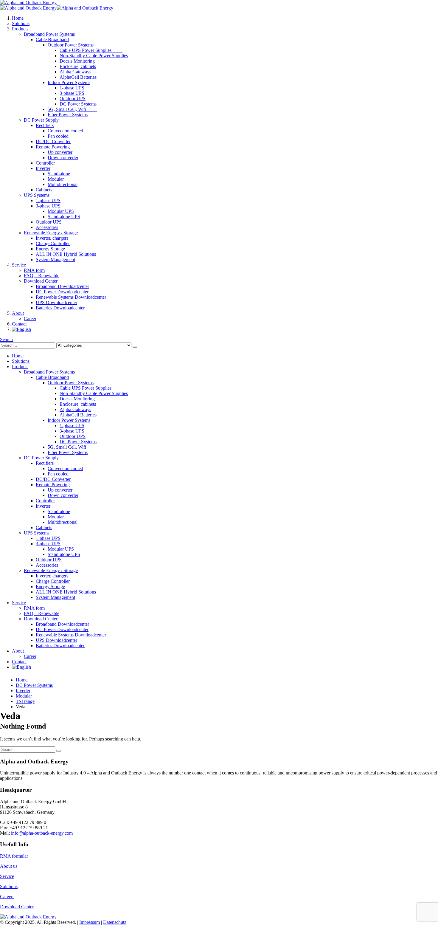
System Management (55, 259)
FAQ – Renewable (41, 275)
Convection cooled (65, 130)
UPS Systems (36, 195)
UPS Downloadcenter (56, 302)
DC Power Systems (78, 103)
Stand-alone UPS (64, 216)
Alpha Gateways (75, 71)
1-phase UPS (72, 87)
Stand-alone (59, 173)
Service (19, 264)
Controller (45, 162)
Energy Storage (50, 248)
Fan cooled (58, 136)
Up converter (60, 152)
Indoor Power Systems (69, 82)
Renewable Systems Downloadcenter (71, 297)
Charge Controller (53, 243)
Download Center (41, 280)
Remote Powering (53, 146)
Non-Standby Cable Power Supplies (94, 55)
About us (8, 866)
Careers (7, 896)
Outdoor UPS (73, 98)
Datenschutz (114, 922)
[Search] (135, 347)
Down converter (63, 157)
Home (18, 18)
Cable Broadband (52, 39)
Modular (56, 179)
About (18, 313)
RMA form (34, 270)
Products (20, 28)
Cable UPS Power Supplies (91, 50)
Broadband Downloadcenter (62, 286)
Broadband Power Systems (49, 34)
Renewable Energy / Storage (51, 232)
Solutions (20, 23)
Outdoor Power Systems (71, 44)
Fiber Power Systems (68, 114)
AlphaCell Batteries (78, 77)
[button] (6, 339)
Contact (19, 323)
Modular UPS (61, 211)
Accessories (47, 227)
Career (30, 318)
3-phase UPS (72, 93)
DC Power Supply (41, 120)
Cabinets (44, 189)
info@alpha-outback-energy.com (42, 833)
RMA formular (14, 856)
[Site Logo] (28, 2)
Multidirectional (62, 184)
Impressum (89, 922)
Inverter (43, 168)
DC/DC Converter (53, 141)
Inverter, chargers (52, 238)
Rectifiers (45, 125)
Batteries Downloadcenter (60, 307)
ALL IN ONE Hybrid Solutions (66, 254)
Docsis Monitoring (83, 60)
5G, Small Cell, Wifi (72, 109)
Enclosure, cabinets (78, 66)
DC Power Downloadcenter (62, 291)
